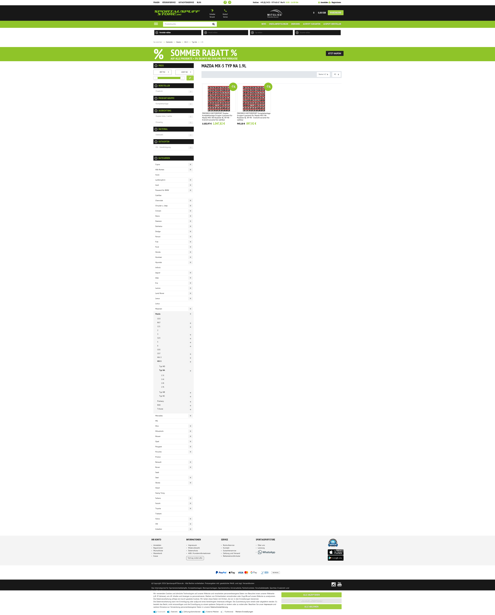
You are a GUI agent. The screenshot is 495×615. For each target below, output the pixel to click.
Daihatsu (158, 226)
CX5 (158, 350)
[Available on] (336, 552)
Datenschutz (193, 551)
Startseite (168, 42)
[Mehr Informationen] (247, 572)
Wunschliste (158, 551)
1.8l (162, 383)
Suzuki (157, 503)
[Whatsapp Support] (229, 2)
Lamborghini (160, 180)
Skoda (157, 483)
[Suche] (213, 24)
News (264, 24)
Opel (157, 441)
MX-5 (186, 42)
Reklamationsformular (231, 556)
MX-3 (159, 357)
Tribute (160, 409)
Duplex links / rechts (164, 116)
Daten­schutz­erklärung (219, 607)
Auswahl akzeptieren (311, 601)
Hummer (158, 257)
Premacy (160, 401)
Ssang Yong (160, 493)
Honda (157, 252)
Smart (157, 488)
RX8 (158, 405)
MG (156, 421)
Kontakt (226, 548)
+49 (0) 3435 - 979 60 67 (270, 2)
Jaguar (157, 273)
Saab (157, 472)
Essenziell (161, 612)
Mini (157, 426)
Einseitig (159, 122)
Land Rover (159, 293)
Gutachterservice (229, 551)
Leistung (261, 548)
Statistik (174, 612)
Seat (157, 477)
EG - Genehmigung (163, 147)
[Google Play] (336, 558)
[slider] (155, 78)
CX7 (158, 353)
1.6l (162, 379)
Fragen (156, 2)
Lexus (157, 298)
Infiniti (158, 267)
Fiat (156, 242)
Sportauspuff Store (177, 13)
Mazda (178, 42)
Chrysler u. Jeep (161, 206)
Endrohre (295, 24)
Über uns (261, 545)
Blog (199, 2)
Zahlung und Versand (231, 553)
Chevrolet (159, 200)
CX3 (158, 319)
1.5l (162, 375)
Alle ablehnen (311, 606)
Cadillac (158, 195)
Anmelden (157, 545)
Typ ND (162, 366)
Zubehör (158, 529)
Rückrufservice (169, 2)
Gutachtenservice (186, 2)
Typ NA (194, 42)
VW (156, 524)
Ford (157, 247)
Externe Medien (212, 612)
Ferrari (157, 237)
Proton (158, 457)
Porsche (158, 452)
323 (158, 338)
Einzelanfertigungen (278, 24)
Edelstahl (159, 135)
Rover (157, 467)
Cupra (157, 164)
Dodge (157, 231)
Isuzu (157, 175)
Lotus (157, 304)
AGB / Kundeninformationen (199, 553)
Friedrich (159, 91)
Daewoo (158, 221)
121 (158, 326)
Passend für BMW (162, 190)
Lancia (157, 288)
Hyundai (158, 262)
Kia (156, 283)
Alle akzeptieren (311, 595)
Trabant (158, 514)
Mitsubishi (159, 431)
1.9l (162, 387)
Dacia (157, 216)
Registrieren (158, 548)
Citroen (158, 211)
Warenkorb (335, 12)
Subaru (158, 498)
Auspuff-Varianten (311, 24)
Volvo (157, 519)
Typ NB (162, 392)
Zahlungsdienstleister (192, 612)
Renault (158, 462)
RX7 (158, 322)
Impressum (192, 545)
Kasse (155, 556)
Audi (157, 185)
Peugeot (158, 447)
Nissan (157, 436)
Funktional (229, 612)
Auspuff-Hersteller (332, 24)
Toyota (158, 508)
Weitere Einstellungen (244, 612)
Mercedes (159, 416)
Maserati (158, 309)
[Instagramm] (333, 584)
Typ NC (162, 396)
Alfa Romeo (159, 170)
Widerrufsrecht (194, 548)
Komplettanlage (162, 104)
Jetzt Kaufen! (334, 53)
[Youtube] (339, 584)
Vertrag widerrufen (195, 558)
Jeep (157, 278)
